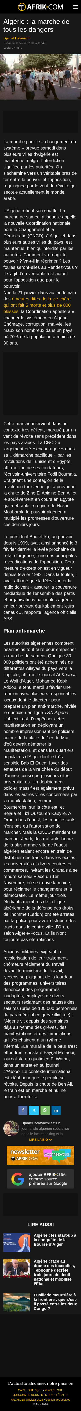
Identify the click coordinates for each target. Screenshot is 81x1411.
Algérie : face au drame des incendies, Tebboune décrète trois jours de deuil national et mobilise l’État (54, 1272)
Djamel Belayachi (16, 38)
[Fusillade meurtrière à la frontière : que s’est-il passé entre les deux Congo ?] (16, 1302)
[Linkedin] (56, 1110)
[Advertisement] (40, 122)
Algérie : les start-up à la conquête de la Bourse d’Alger (55, 1240)
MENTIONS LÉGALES (54, 1395)
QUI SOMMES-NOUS (26, 1395)
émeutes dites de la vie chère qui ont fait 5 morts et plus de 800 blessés (37, 305)
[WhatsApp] (45, 1110)
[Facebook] (22, 1110)
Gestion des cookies (57, 1399)
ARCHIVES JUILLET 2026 (27, 1399)
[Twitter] (34, 1110)
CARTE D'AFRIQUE (30, 1390)
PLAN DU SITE (54, 1390)
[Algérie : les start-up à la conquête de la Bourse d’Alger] (16, 1242)
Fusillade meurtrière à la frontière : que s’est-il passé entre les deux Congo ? (55, 1302)
